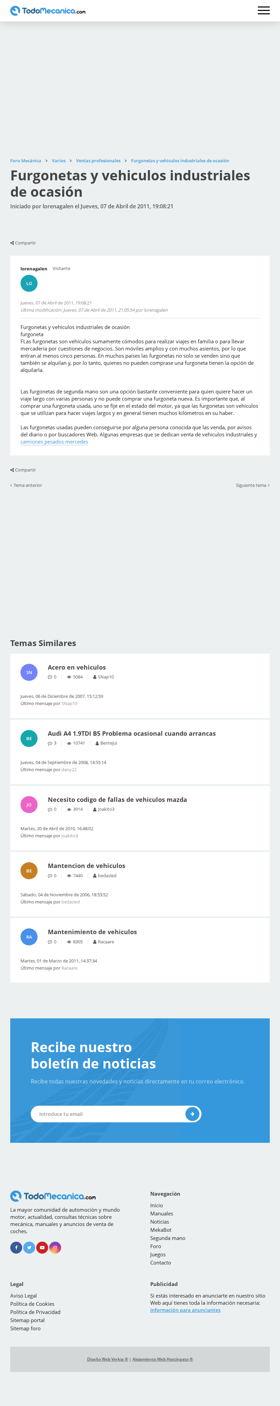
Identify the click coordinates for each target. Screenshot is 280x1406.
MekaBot (160, 1229)
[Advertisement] (140, 89)
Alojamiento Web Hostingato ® (162, 1359)
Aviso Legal (23, 1295)
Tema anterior (28, 485)
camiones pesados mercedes (54, 441)
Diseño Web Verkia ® (107, 1359)
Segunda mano (167, 1238)
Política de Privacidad (35, 1311)
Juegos (158, 1254)
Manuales (161, 1213)
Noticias (159, 1221)
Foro (155, 1246)
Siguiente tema (251, 485)
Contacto (160, 1262)
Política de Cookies (32, 1303)
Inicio (156, 1205)
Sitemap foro (25, 1328)
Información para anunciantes (185, 1310)
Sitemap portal (27, 1320)
